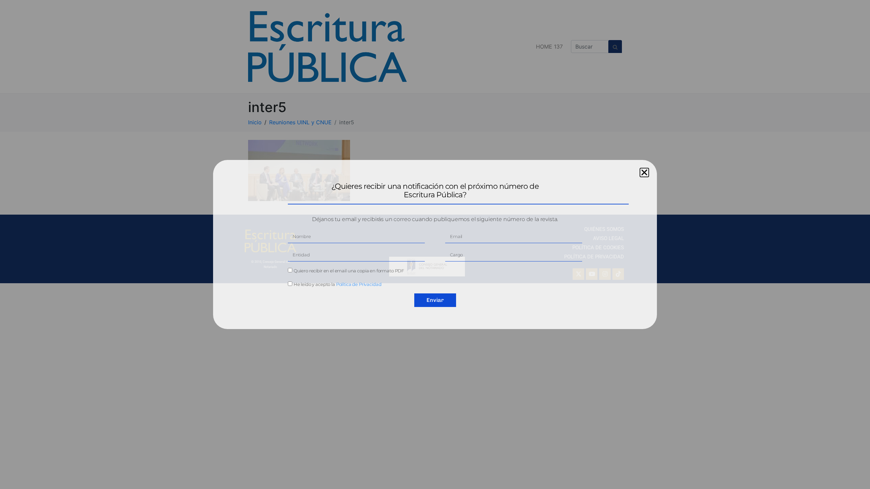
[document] (435, 244)
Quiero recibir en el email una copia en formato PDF (349, 270)
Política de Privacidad (359, 284)
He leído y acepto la (338, 284)
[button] (644, 172)
